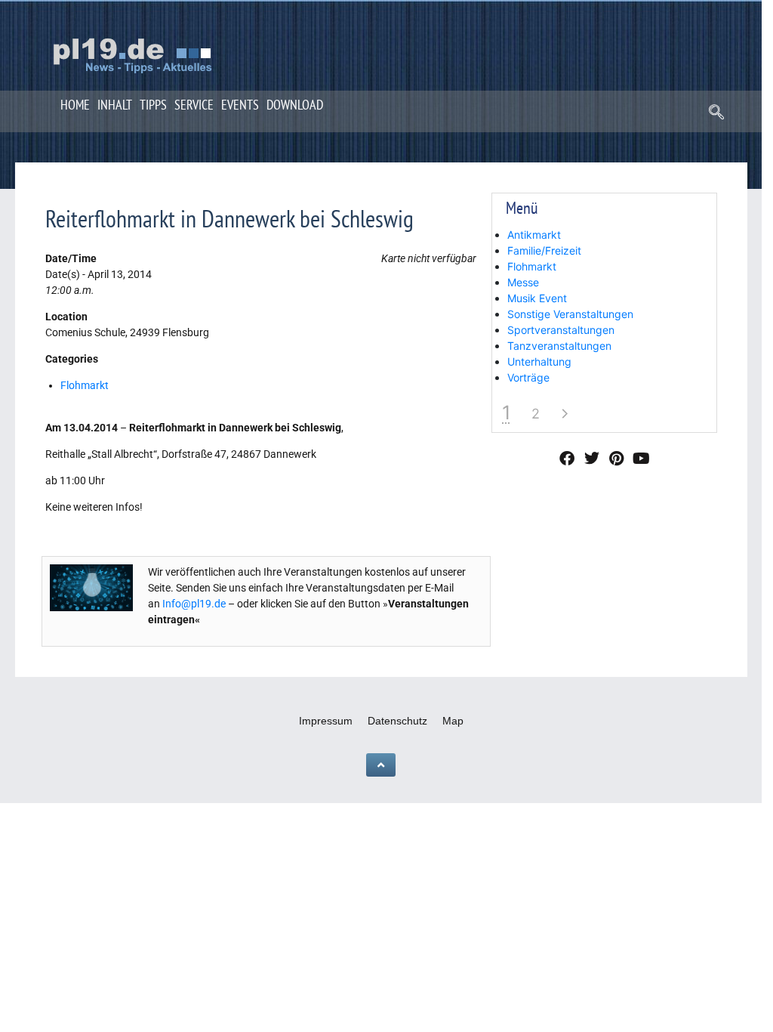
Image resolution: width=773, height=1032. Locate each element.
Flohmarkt (84, 385)
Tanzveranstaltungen (559, 345)
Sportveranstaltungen (560, 329)
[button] (716, 113)
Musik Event (537, 298)
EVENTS (240, 104)
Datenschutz (397, 721)
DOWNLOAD (294, 104)
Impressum (326, 721)
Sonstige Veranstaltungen (570, 313)
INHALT (114, 104)
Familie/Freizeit (544, 250)
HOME (75, 104)
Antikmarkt (534, 234)
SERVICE (194, 104)
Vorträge (528, 377)
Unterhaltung (539, 361)
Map (452, 721)
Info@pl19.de (194, 604)
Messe (523, 282)
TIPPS (153, 104)
